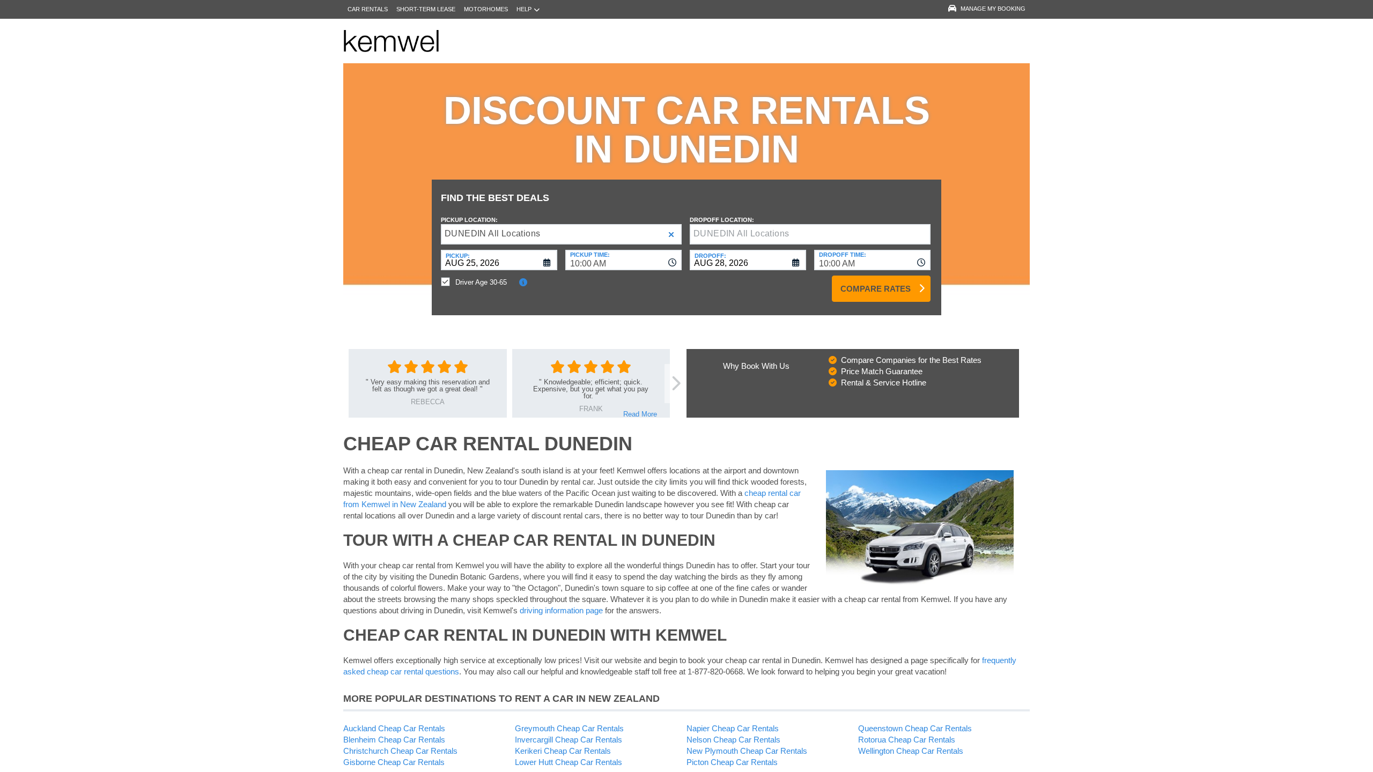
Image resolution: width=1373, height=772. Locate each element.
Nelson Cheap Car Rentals (733, 739)
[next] (675, 383)
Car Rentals (368, 9)
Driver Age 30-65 (481, 282)
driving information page (561, 610)
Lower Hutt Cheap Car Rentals (568, 762)
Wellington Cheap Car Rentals (910, 750)
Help (524, 9)
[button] (671, 234)
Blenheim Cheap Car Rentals (394, 739)
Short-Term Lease (425, 9)
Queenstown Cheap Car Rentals (915, 728)
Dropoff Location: (722, 220)
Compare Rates (875, 288)
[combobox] (623, 260)
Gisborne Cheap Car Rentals (394, 762)
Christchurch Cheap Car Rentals (400, 750)
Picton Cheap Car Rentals (732, 762)
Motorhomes (486, 9)
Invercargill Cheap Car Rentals (568, 739)
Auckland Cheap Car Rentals (394, 728)
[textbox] (810, 234)
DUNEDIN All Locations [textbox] (492, 233)
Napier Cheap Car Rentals (732, 728)
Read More (640, 414)
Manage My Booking (993, 8)
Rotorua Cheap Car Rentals (906, 739)
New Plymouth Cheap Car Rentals (746, 750)
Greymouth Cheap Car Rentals (569, 728)
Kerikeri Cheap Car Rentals (563, 750)
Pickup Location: (469, 220)
